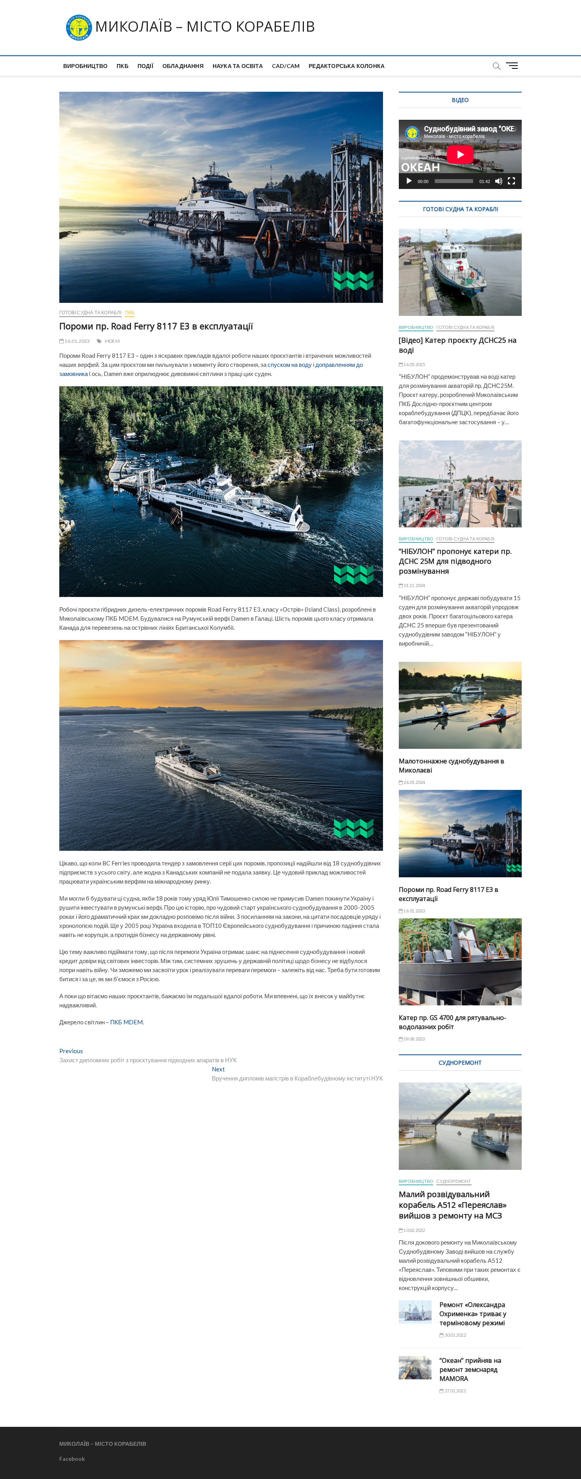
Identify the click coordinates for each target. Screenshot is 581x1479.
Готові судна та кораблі (90, 312)
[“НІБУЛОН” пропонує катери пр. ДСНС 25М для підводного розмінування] (460, 483)
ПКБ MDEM (126, 1022)
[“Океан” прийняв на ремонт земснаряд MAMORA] (415, 1367)
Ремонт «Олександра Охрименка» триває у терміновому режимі (473, 1313)
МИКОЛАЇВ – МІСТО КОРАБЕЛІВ (205, 26)
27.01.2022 (455, 1390)
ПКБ (122, 65)
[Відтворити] (409, 181)
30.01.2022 (455, 1334)
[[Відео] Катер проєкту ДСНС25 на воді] (460, 272)
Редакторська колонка (347, 65)
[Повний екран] (511, 181)
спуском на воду (290, 364)
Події (145, 65)
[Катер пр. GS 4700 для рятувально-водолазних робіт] (460, 961)
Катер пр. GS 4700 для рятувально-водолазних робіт (452, 1022)
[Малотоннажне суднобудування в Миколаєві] (460, 705)
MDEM (112, 341)
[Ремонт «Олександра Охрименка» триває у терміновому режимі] (415, 1312)
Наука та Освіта (238, 65)
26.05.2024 (414, 782)
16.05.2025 (414, 364)
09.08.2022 (414, 1038)
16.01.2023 (77, 341)
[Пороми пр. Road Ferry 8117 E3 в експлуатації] (460, 833)
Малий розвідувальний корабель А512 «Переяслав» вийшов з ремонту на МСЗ (453, 1205)
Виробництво (85, 65)
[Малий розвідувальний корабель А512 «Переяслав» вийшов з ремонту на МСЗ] (460, 1125)
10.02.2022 (414, 1230)
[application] (460, 154)
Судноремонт (453, 1181)
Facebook (72, 1458)
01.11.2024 (414, 585)
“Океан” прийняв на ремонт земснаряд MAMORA (470, 1369)
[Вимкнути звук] (499, 181)
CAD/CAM (286, 65)
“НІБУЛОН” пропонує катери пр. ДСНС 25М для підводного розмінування (455, 561)
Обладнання (183, 65)
